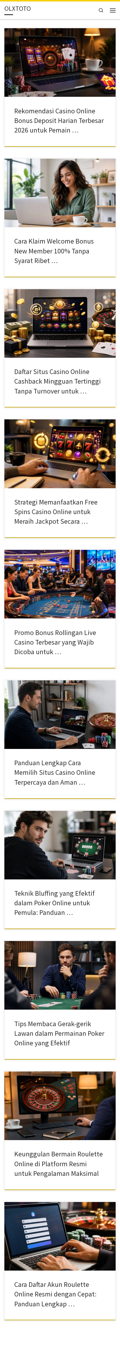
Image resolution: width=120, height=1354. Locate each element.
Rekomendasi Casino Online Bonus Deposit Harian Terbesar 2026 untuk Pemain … (59, 121)
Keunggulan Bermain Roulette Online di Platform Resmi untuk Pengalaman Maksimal (58, 1164)
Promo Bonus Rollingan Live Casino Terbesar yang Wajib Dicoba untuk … (55, 642)
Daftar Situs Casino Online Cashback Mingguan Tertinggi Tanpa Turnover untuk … (57, 381)
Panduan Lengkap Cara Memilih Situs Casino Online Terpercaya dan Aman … (54, 772)
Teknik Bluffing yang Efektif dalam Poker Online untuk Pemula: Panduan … (54, 903)
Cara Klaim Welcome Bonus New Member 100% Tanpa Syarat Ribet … (54, 251)
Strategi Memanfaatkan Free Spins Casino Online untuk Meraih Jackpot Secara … (56, 512)
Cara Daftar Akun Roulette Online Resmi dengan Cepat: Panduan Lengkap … (55, 1294)
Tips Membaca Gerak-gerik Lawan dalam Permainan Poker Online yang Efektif (59, 1033)
